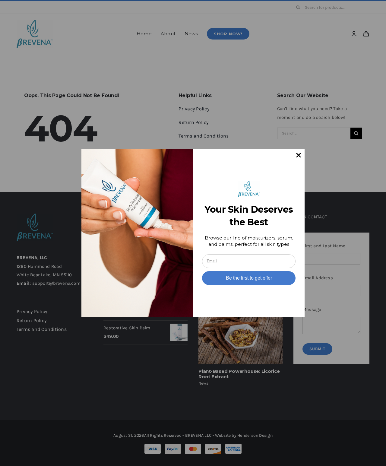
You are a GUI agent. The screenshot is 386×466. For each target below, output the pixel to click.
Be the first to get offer (249, 278)
